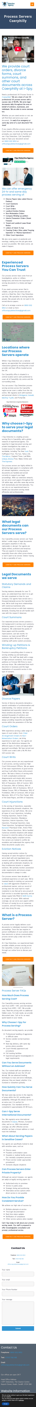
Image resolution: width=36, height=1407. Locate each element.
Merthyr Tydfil (8, 398)
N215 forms (27, 896)
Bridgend (23, 395)
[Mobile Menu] (32, 4)
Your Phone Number (9, 1289)
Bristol (11, 459)
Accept (5, 1404)
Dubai (14, 1122)
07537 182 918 (19, 1259)
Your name (6, 1269)
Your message (7, 1299)
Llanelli (31, 395)
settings (21, 1400)
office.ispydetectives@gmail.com (16, 144)
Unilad (4, 459)
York (26, 451)
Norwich (5, 828)
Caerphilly (6, 97)
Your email (6, 1279)
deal (6, 884)
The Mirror (6, 456)
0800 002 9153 (10, 141)
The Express (7, 461)
